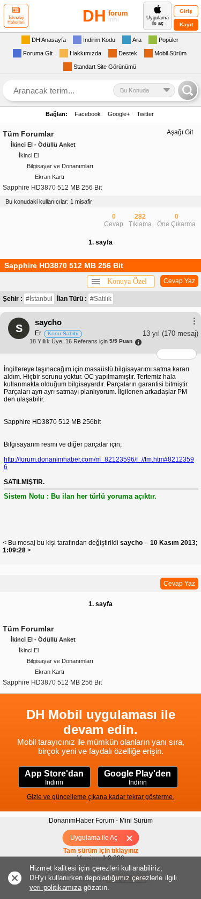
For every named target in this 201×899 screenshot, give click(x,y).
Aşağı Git (180, 132)
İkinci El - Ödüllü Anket (43, 144)
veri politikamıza (55, 887)
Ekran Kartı (49, 177)
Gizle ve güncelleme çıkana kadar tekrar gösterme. (100, 797)
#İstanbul (39, 299)
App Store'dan (54, 777)
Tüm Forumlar (28, 134)
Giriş (186, 11)
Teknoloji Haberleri (16, 20)
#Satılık (100, 299)
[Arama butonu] (187, 90)
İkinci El (29, 155)
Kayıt (186, 24)
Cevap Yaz (179, 281)
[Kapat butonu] (132, 838)
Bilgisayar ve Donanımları (60, 166)
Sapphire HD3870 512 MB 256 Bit (52, 187)
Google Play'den (137, 777)
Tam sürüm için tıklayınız (100, 850)
